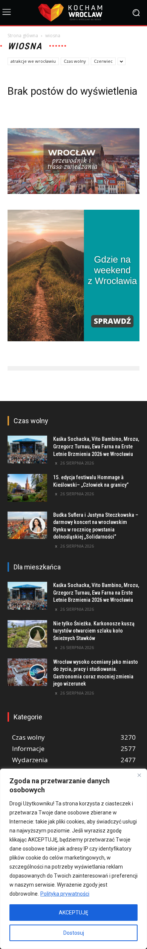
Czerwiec (103, 61)
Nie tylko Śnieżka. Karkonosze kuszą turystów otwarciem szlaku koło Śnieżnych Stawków (94, 631)
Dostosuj (73, 933)
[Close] (139, 774)
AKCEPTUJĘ (73, 913)
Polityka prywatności (64, 894)
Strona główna (23, 35)
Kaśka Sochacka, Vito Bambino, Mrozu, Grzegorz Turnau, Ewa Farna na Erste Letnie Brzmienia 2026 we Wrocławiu (96, 446)
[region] (73, 859)
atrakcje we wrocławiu (33, 61)
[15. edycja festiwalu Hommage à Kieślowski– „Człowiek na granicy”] (27, 488)
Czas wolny (75, 61)
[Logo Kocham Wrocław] (73, 12)
